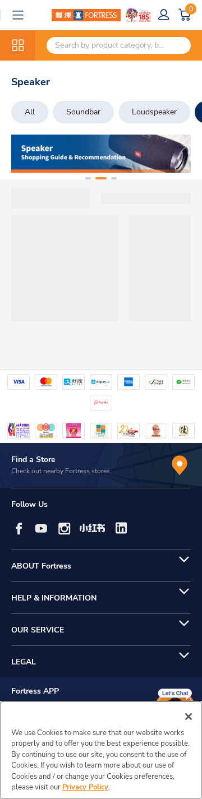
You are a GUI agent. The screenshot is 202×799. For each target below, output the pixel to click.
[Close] (188, 716)
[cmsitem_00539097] (101, 154)
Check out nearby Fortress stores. (61, 471)
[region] (101, 750)
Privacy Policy (85, 787)
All (30, 112)
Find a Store (33, 459)
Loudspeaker (154, 112)
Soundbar (83, 112)
